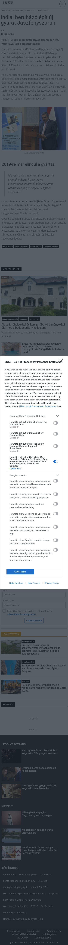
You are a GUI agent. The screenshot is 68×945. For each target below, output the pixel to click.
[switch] (55, 423)
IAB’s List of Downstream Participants (37, 406)
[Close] (62, 362)
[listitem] (34, 416)
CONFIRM (20, 572)
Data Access (34, 583)
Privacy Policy (52, 583)
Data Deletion (16, 583)
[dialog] (34, 472)
